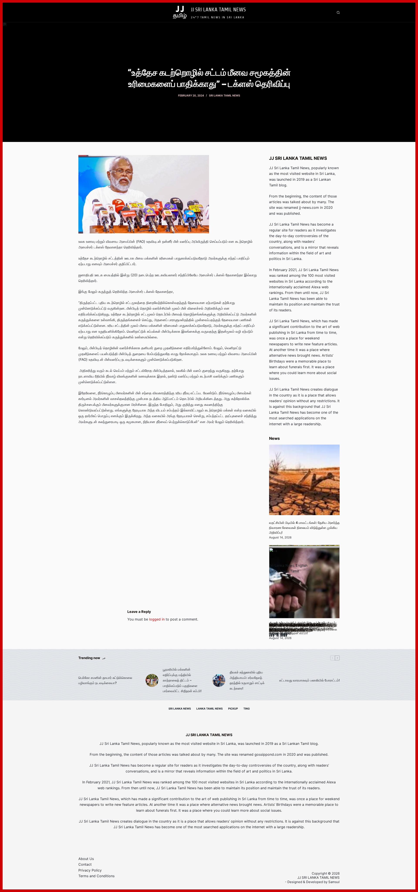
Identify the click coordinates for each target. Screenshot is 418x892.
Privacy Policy (90, 870)
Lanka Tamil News (209, 708)
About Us (86, 859)
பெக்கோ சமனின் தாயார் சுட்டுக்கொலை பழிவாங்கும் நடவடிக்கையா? (105, 680)
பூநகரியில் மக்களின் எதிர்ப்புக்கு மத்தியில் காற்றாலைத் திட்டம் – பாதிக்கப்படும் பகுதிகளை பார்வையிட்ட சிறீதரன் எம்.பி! (182, 680)
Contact (85, 864)
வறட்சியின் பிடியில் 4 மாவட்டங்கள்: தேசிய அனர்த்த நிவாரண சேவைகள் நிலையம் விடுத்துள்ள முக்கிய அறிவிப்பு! (304, 528)
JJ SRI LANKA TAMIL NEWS (218, 9)
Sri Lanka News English (288, 565)
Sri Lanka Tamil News (224, 95)
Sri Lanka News (180, 708)
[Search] (338, 12)
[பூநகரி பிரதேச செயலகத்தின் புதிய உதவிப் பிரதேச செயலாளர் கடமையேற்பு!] (304, 583)
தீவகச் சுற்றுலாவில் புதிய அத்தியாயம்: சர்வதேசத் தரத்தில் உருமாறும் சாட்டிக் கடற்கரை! (247, 680)
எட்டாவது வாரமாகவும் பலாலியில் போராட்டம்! (309, 680)
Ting (246, 708)
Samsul (334, 882)
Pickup (233, 708)
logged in (157, 619)
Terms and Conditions (96, 876)
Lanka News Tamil (284, 571)
